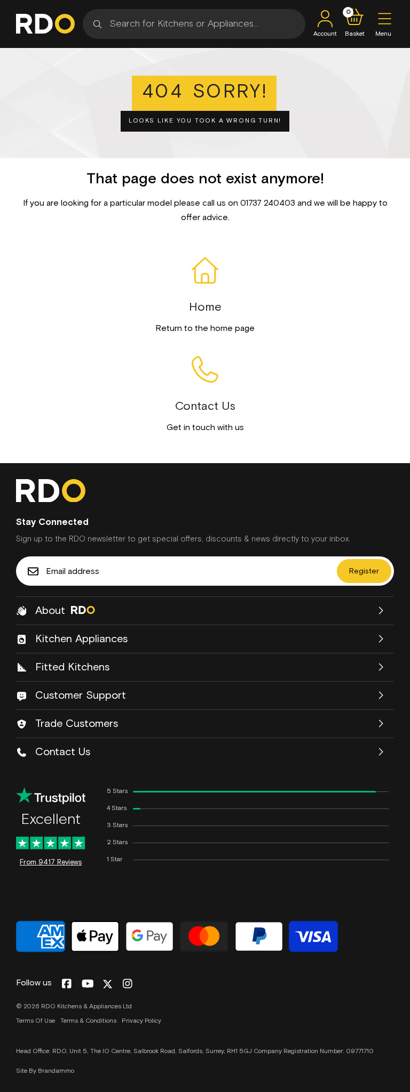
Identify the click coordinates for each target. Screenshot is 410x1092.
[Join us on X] (107, 984)
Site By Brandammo (45, 1071)
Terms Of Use (35, 1021)
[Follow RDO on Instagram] (127, 984)
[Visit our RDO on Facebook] (66, 984)
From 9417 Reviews (51, 862)
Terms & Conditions (88, 1021)
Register (364, 571)
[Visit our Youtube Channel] (87, 984)
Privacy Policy (141, 1021)
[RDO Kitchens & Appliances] (45, 24)
